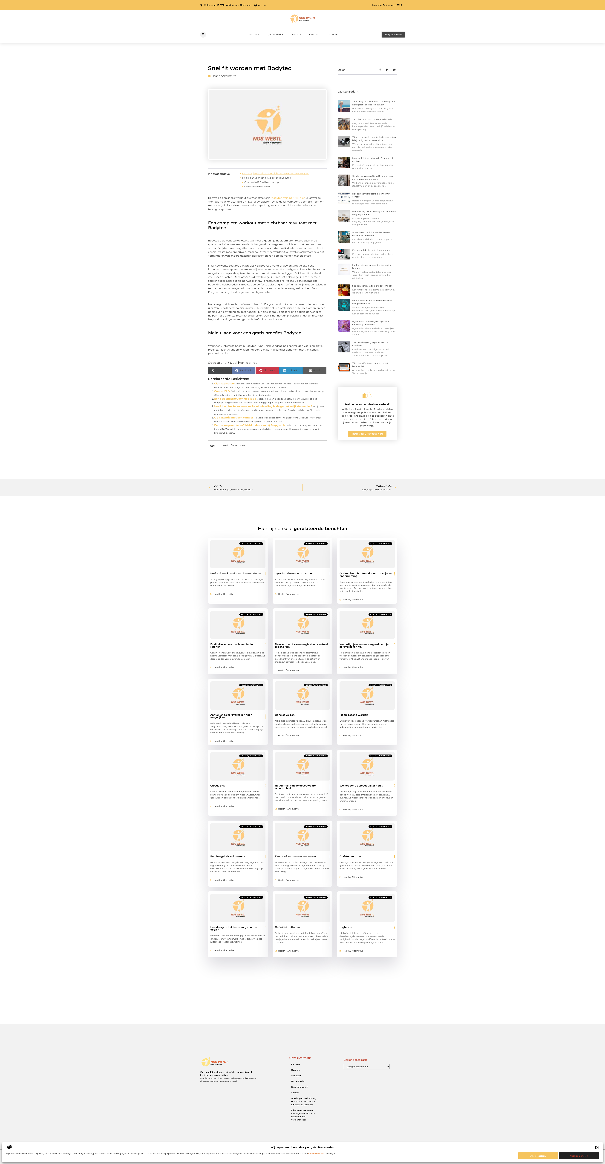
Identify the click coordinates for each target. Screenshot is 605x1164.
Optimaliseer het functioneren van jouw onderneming (366, 575)
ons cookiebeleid (316, 1153)
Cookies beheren (579, 1156)
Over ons (296, 34)
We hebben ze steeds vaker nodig (361, 785)
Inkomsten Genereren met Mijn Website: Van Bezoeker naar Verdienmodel (303, 1115)
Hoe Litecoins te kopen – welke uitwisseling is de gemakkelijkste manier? (263, 406)
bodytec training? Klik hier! (288, 197)
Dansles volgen (285, 714)
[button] (597, 1147)
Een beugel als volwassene (227, 856)
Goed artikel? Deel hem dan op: (261, 182)
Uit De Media (275, 34)
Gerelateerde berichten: (257, 186)
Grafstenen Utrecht (352, 856)
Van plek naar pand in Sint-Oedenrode (372, 119)
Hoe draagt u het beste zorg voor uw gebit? (234, 928)
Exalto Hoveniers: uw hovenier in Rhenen (231, 645)
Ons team (315, 34)
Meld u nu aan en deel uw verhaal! (367, 404)
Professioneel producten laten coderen (235, 573)
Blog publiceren (299, 1087)
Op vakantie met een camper (233, 417)
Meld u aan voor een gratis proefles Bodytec (266, 177)
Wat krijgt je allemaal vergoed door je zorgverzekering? (364, 645)
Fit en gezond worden (354, 714)
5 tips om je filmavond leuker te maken (372, 285)
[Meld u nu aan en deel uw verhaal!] (367, 394)
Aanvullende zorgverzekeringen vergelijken (231, 716)
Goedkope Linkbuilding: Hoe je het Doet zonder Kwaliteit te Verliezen (304, 1101)
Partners (254, 34)
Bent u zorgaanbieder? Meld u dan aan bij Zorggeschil (250, 425)
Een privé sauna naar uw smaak (295, 856)
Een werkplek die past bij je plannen (371, 250)
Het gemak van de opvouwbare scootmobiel (295, 787)
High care (346, 927)
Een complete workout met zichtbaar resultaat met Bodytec (275, 173)
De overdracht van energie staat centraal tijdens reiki (301, 645)
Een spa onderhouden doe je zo (235, 398)
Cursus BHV (222, 391)
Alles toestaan (538, 1156)
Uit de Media (298, 1081)
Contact (334, 34)
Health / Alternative (224, 75)
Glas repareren (224, 383)
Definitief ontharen (287, 927)
